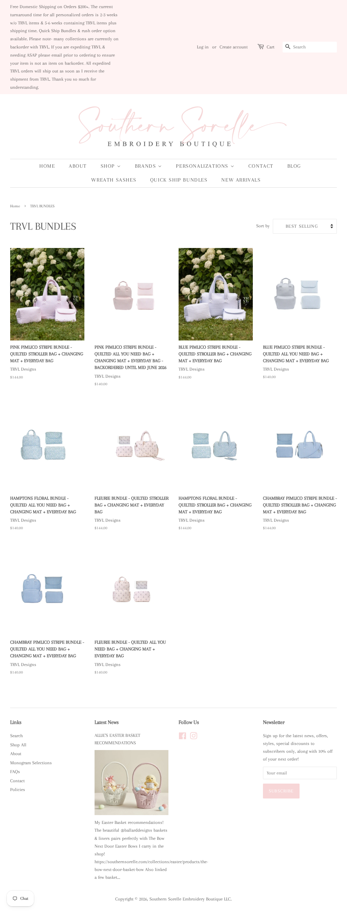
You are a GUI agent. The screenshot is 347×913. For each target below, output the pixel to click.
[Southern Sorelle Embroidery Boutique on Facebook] (182, 737)
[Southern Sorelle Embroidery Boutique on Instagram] (193, 737)
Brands (146, 166)
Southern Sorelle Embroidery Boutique (186, 898)
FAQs (15, 771)
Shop (109, 166)
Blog (294, 166)
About (78, 166)
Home (47, 166)
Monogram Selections (31, 762)
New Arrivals (241, 180)
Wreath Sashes (113, 180)
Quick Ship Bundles (179, 180)
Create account (234, 46)
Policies (17, 789)
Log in (203, 46)
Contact (260, 166)
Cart (270, 46)
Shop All (18, 744)
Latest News (107, 722)
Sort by (263, 225)
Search (16, 735)
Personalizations (203, 166)
